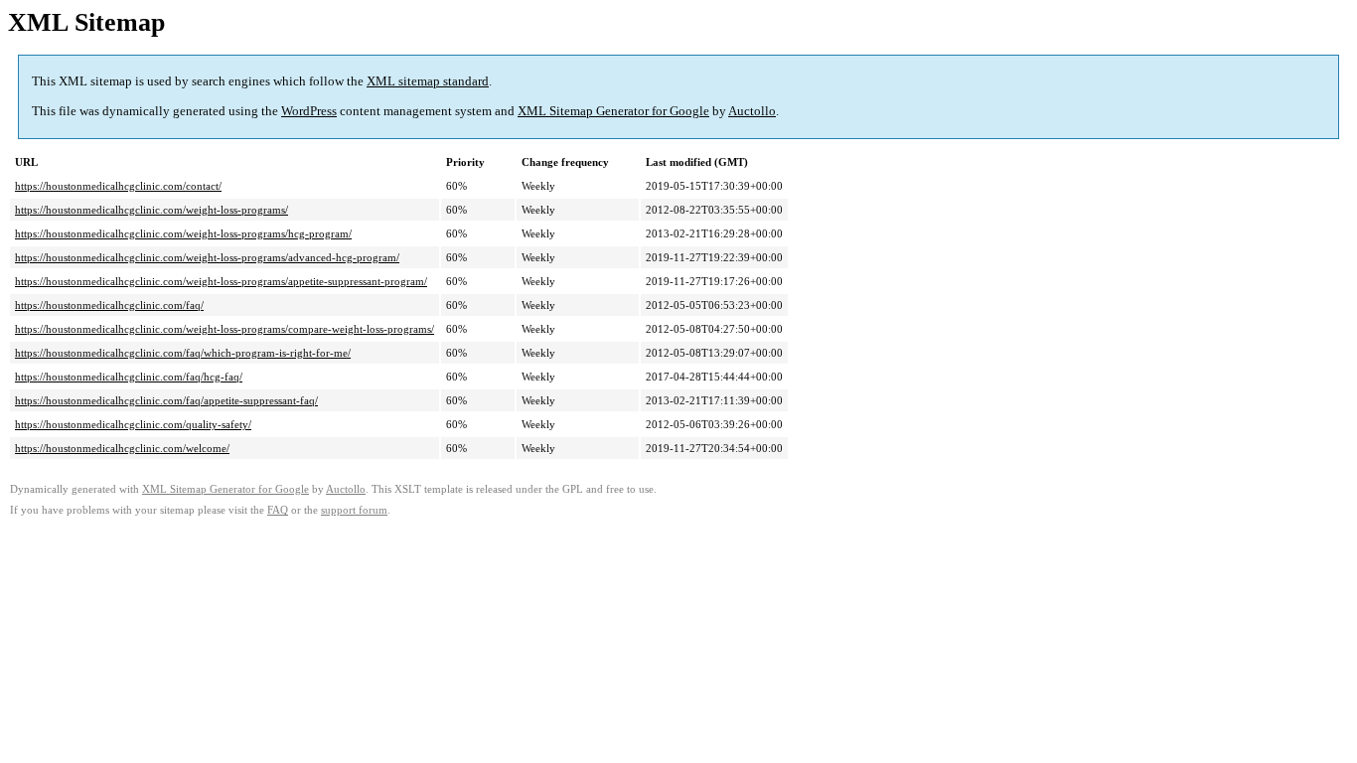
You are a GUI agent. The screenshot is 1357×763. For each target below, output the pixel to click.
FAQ (277, 510)
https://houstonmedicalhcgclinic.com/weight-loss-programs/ (151, 210)
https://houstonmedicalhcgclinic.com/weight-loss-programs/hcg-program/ (183, 233)
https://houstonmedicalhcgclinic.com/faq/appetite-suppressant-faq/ (166, 400)
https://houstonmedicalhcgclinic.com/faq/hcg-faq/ (128, 376)
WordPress (309, 110)
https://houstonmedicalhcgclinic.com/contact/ (118, 186)
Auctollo (752, 110)
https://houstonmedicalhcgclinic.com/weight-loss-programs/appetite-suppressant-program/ (221, 281)
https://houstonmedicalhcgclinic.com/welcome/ (122, 448)
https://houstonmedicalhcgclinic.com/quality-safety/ (133, 424)
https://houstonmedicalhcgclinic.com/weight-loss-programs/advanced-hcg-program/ (207, 257)
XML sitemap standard (428, 81)
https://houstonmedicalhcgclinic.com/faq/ (109, 305)
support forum (354, 510)
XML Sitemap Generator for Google (613, 110)
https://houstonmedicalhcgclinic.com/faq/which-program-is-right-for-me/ (183, 353)
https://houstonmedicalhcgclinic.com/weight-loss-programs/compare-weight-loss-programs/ (224, 329)
